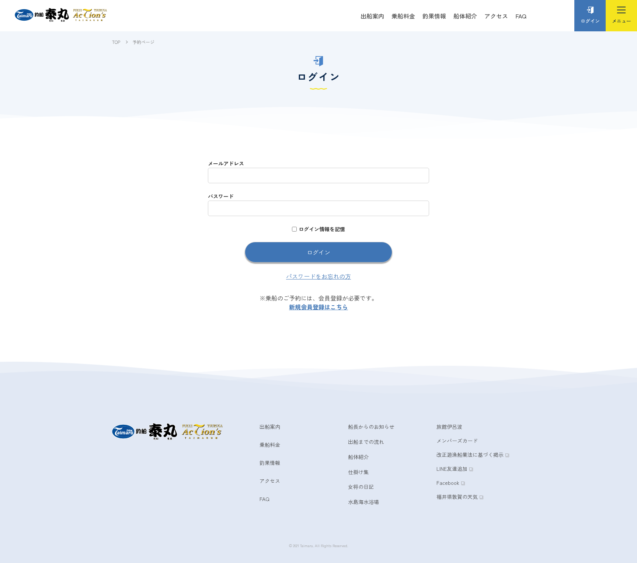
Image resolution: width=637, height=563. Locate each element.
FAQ (520, 15)
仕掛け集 (358, 472)
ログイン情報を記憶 (322, 229)
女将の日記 (361, 486)
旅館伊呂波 (449, 426)
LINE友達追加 (451, 468)
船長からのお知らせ (371, 426)
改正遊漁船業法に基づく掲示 (470, 454)
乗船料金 (403, 15)
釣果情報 (434, 15)
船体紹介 (465, 15)
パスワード (221, 196)
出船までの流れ (366, 441)
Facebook (447, 482)
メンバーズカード (457, 440)
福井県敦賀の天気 (457, 496)
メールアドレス (226, 163)
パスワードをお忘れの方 (318, 276)
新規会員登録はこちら (318, 306)
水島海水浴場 (363, 501)
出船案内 (372, 15)
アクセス (496, 15)
